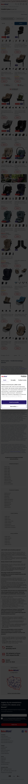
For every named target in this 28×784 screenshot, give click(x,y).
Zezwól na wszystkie (14, 402)
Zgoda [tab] (4, 380)
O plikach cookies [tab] (22, 380)
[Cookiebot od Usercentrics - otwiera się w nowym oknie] (21, 376)
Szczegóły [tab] (13, 380)
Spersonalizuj (13, 406)
